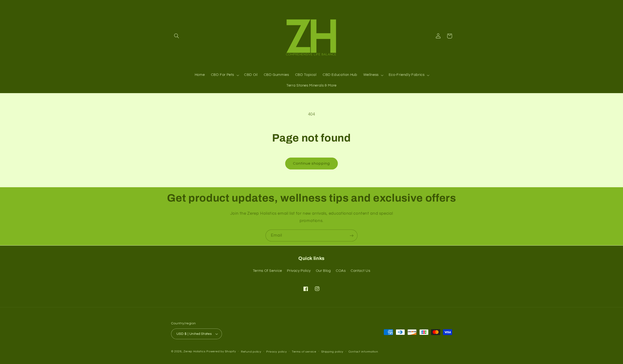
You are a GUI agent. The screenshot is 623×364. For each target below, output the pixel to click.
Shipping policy (332, 351)
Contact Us (360, 271)
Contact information (363, 351)
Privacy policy (276, 351)
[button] (176, 36)
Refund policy (251, 351)
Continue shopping (311, 163)
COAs (341, 271)
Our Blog (323, 271)
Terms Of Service (267, 271)
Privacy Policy (299, 271)
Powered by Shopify (221, 351)
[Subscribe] (351, 235)
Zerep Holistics (194, 351)
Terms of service (304, 351)
